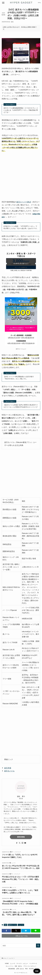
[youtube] (25, 843)
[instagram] (22, 843)
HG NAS (31, 968)
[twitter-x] (20, 843)
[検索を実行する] (38, 946)
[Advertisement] (21, 176)
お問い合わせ (20, 968)
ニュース (20, 925)
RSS (26, 968)
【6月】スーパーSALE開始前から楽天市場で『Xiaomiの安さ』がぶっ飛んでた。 (19, 378)
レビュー (25, 963)
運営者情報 (21, 837)
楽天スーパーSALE (23, 202)
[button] (6, 931)
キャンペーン (9, 966)
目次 (36, 971)
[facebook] (17, 843)
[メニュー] (3, 3)
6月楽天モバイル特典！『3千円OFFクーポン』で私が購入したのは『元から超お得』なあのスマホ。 (21, 227)
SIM (5, 925)
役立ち (20, 966)
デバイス (19, 963)
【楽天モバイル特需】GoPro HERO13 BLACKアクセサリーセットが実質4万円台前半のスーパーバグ (21, 406)
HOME (7, 963)
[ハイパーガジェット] (21, 2)
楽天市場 (7, 768)
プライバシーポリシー (29, 966)
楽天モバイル (9, 771)
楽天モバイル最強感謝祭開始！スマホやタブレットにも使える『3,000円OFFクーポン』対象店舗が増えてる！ (21, 110)
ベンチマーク (33, 963)
